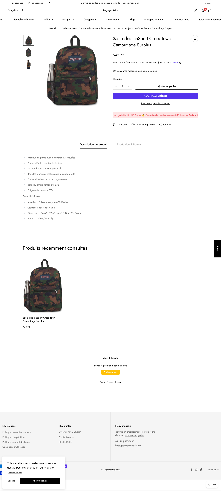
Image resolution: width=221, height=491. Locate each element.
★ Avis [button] (217, 248)
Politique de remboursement (16, 432)
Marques (67, 19)
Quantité (117, 79)
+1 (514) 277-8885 (124, 441)
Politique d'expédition (13, 437)
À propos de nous (153, 19)
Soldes (46, 19)
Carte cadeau (113, 19)
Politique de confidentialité (16, 442)
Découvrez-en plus (131, 3)
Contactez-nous (181, 19)
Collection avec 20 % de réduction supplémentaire (86, 28)
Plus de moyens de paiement (155, 103)
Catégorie (89, 19)
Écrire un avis (110, 372)
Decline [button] (11, 481)
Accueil (52, 28)
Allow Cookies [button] (40, 481)
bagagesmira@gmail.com (128, 445)
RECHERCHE (65, 442)
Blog (132, 19)
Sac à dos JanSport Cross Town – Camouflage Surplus (40, 319)
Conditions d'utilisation (13, 447)
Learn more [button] (15, 472)
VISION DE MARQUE (70, 432)
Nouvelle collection (23, 19)
